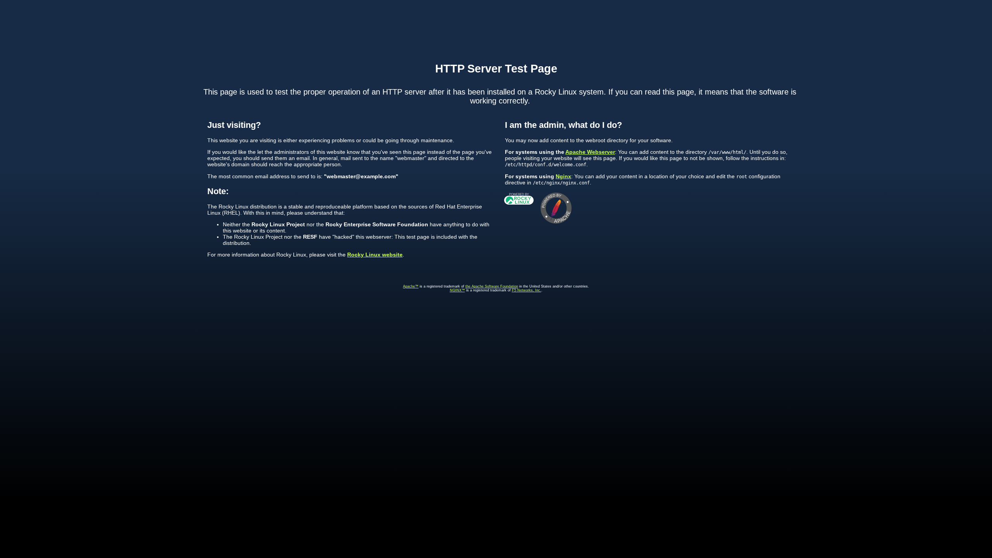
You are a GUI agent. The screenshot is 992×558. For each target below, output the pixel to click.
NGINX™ (457, 290)
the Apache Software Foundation (491, 286)
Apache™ (410, 286)
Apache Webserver (590, 152)
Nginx (563, 176)
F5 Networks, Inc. (526, 290)
